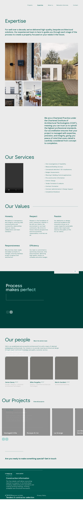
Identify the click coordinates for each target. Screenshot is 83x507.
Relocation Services (62, 5)
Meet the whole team (40, 341)
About (50, 5)
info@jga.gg (8, 473)
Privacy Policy (41, 495)
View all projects (38, 401)
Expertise (40, 5)
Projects (29, 5)
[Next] (11, 312)
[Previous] (3, 439)
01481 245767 (19, 473)
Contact (75, 5)
